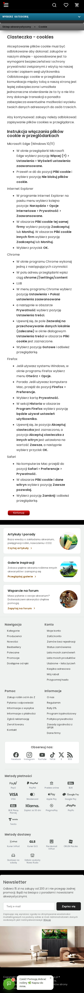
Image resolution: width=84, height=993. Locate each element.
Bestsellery (14, 647)
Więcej (47, 919)
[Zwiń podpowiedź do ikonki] (50, 978)
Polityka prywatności (60, 719)
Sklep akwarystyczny (16, 27)
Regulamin (54, 703)
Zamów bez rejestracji (61, 641)
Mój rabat (53, 674)
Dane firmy (54, 733)
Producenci (14, 636)
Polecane (13, 652)
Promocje (13, 658)
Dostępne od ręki (18, 663)
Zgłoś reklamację (18, 719)
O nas (50, 697)
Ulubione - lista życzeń (61, 663)
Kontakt (12, 730)
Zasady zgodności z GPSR (59, 726)
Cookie (42, 26)
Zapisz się (68, 906)
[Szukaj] (54, 5)
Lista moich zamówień (61, 652)
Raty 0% (52, 708)
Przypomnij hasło (58, 680)
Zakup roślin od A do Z (21, 697)
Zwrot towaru (15, 724)
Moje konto (54, 631)
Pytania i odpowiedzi (20, 703)
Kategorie (13, 631)
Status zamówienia (59, 647)
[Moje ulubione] (66, 5)
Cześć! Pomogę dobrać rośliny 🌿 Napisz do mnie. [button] (33, 982)
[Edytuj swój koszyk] (77, 5)
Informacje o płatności (21, 713)
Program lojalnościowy (61, 713)
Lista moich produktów (61, 658)
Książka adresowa (58, 669)
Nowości (12, 641)
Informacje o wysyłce (20, 708)
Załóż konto (54, 636)
